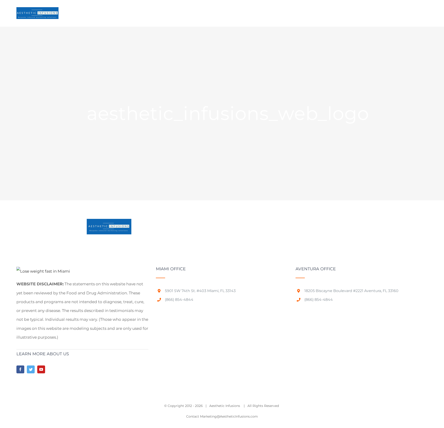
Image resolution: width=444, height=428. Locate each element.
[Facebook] (20, 369)
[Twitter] (31, 369)
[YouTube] (41, 369)
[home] (43, 271)
